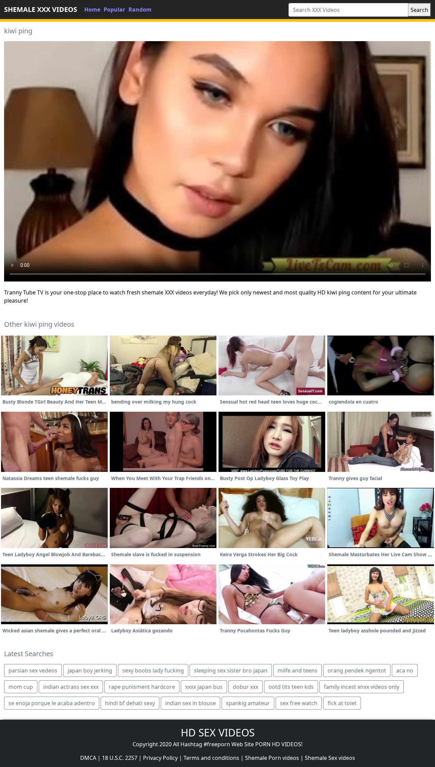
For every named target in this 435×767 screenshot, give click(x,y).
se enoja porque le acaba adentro (51, 703)
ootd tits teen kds (291, 687)
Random (140, 9)
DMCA (88, 758)
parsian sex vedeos (32, 670)
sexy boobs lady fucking (153, 670)
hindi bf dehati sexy (130, 703)
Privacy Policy (160, 758)
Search (419, 10)
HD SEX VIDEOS (218, 732)
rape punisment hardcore (142, 687)
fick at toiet (342, 703)
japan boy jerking (90, 670)
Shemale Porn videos (272, 758)
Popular (114, 9)
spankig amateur (248, 703)
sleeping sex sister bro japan (230, 670)
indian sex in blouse (190, 703)
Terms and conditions (211, 758)
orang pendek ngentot (357, 670)
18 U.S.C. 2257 (119, 758)
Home (92, 9)
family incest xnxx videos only (361, 687)
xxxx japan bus (204, 687)
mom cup (20, 687)
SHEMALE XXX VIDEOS (40, 9)
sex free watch (298, 703)
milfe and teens (297, 670)
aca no (404, 670)
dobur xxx (245, 687)
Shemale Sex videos (330, 758)
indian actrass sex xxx (71, 687)
